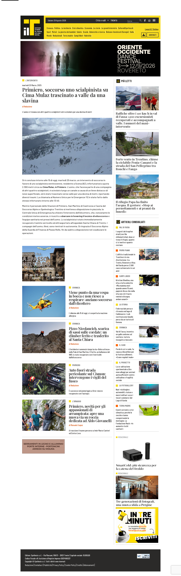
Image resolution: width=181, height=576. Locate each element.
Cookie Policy (70, 565)
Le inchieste (66, 28)
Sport (49, 32)
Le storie (96, 28)
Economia (88, 28)
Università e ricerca (97, 32)
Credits (79, 565)
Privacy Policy (58, 565)
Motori (54, 32)
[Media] (154, 20)
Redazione (29, 565)
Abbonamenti (89, 565)
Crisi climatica (77, 28)
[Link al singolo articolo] (43, 301)
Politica (57, 28)
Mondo (49, 35)
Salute (79, 32)
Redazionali (57, 35)
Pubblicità (48, 565)
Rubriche (87, 35)
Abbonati (153, 34)
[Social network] (145, 20)
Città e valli (101, 20)
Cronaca (50, 28)
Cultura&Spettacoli (125, 28)
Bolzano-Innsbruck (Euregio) (117, 32)
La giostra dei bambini (67, 32)
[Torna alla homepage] (32, 27)
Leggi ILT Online (151, 29)
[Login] (143, 34)
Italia (132, 32)
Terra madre (68, 35)
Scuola (85, 32)
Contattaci (38, 565)
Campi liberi (78, 35)
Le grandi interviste (109, 28)
